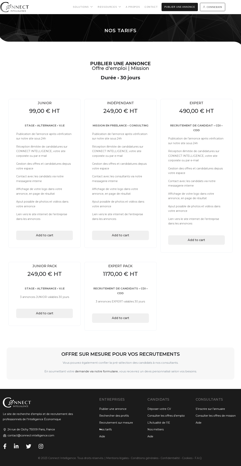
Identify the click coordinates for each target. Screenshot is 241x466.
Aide (102, 436)
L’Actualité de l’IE (158, 422)
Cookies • (188, 458)
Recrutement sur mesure (116, 422)
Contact (151, 7)
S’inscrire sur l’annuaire (210, 409)
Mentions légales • (118, 458)
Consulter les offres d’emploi (166, 415)
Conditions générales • (146, 458)
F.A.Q (198, 458)
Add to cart (44, 235)
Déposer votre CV (159, 409)
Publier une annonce (179, 7)
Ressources (108, 7)
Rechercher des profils (114, 415)
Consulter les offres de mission (216, 415)
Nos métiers (155, 429)
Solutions (81, 7)
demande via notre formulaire (96, 371)
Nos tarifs (105, 429)
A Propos (133, 7)
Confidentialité (170, 458)
